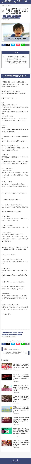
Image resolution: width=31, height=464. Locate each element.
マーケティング (17, 17)
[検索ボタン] (2, 2)
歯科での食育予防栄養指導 (7, 17)
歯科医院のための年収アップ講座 (15, 1)
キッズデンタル (6, 336)
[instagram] (17, 460)
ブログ (4, 15)
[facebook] (13, 460)
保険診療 (9, 15)
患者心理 (18, 15)
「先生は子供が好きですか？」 (16, 59)
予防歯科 (13, 336)
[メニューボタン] (29, 2)
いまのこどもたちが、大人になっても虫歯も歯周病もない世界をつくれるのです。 (17, 62)
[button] (4, 45)
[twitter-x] (15, 460)
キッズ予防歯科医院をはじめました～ (16, 56)
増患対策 (14, 15)
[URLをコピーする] (27, 45)
